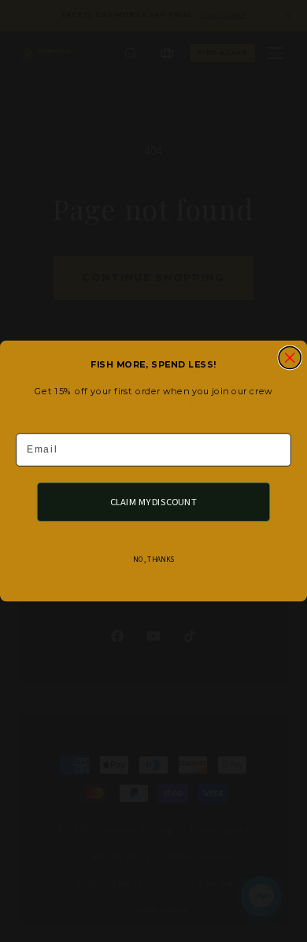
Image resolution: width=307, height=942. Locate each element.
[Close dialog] (290, 358)
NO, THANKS (153, 560)
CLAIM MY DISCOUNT (154, 501)
